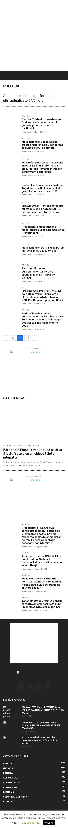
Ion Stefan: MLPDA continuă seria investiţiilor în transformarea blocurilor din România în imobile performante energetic (43, 167)
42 (27, 338)
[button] (5, 75)
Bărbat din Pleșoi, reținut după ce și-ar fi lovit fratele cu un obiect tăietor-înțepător (33, 453)
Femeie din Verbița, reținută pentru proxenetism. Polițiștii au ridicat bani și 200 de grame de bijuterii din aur (42, 583)
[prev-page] (5, 338)
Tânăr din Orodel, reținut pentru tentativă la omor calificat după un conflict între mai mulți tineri (42, 604)
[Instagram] (30, 686)
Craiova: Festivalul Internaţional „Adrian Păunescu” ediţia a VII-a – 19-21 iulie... (43, 710)
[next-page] (34, 338)
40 (13, 338)
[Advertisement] (34, 36)
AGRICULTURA (46, 112)
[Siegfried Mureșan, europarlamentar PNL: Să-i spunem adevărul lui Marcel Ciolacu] (11, 272)
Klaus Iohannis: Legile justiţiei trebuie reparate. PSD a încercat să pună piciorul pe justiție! (42, 144)
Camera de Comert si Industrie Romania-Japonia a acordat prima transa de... (41, 725)
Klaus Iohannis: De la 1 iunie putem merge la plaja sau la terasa (43, 249)
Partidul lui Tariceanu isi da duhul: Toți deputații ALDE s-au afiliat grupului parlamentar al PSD (43, 188)
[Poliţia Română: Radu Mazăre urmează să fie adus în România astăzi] (9, 740)
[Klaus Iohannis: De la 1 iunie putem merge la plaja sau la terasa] (11, 251)
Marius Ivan (26, 132)
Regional (7, 446)
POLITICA (25, 116)
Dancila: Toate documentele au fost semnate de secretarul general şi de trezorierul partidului (41, 124)
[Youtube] (47, 686)
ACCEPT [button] (49, 822)
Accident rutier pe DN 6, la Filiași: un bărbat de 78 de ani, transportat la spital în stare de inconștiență (42, 561)
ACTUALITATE (11, 112)
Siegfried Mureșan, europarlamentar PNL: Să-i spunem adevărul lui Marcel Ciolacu (39, 273)
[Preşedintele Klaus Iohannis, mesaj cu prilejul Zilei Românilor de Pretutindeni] (11, 231)
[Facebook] (21, 686)
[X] (38, 686)
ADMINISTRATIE (28, 112)
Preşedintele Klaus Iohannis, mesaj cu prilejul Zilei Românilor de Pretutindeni (43, 229)
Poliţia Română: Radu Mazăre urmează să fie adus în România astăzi (40, 740)
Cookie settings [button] (30, 822)
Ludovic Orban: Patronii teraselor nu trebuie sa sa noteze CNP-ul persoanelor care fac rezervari (42, 208)
